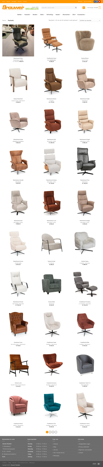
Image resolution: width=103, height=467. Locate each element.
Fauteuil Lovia (18, 383)
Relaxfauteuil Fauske (18, 301)
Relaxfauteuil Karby (18, 139)
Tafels (42, 14)
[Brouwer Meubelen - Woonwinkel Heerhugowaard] (20, 8)
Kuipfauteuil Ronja (18, 423)
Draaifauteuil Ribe (85, 342)
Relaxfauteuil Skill (51, 139)
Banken (19, 14)
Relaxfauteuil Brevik (51, 98)
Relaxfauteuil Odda (84, 98)
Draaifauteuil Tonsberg (84, 301)
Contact (25, 1)
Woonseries (66, 14)
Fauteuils (27, 14)
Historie (19, 1)
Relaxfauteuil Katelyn (51, 180)
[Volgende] (56, 432)
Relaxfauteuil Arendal (18, 180)
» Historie (55, 444)
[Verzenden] (76, 7)
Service (8, 1)
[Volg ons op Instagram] (97, 1)
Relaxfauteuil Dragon (85, 139)
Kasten (58, 14)
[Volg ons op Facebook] (95, 1)
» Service (55, 449)
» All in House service (58, 452)
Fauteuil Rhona (84, 58)
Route (3, 456)
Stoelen (35, 14)
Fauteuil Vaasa (84, 261)
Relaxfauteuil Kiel (18, 220)
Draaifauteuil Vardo (51, 342)
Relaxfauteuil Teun (84, 180)
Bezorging (14, 1)
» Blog (54, 446)
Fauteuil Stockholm (18, 98)
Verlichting (50, 14)
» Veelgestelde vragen (84, 444)
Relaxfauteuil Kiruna (18, 261)
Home (3, 1)
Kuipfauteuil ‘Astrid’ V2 (84, 383)
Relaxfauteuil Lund (51, 220)
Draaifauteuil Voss (51, 423)
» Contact (80, 452)
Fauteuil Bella (51, 301)
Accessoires (81, 14)
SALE (74, 14)
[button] (84, 7)
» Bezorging (56, 455)
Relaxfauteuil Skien (18, 58)
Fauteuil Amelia (51, 261)
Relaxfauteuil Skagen (85, 220)
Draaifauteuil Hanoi (51, 58)
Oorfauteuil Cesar (18, 342)
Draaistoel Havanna (51, 383)
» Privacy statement (83, 446)
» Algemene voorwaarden (85, 449)
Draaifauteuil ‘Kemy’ (85, 423)
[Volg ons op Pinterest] (99, 1)
